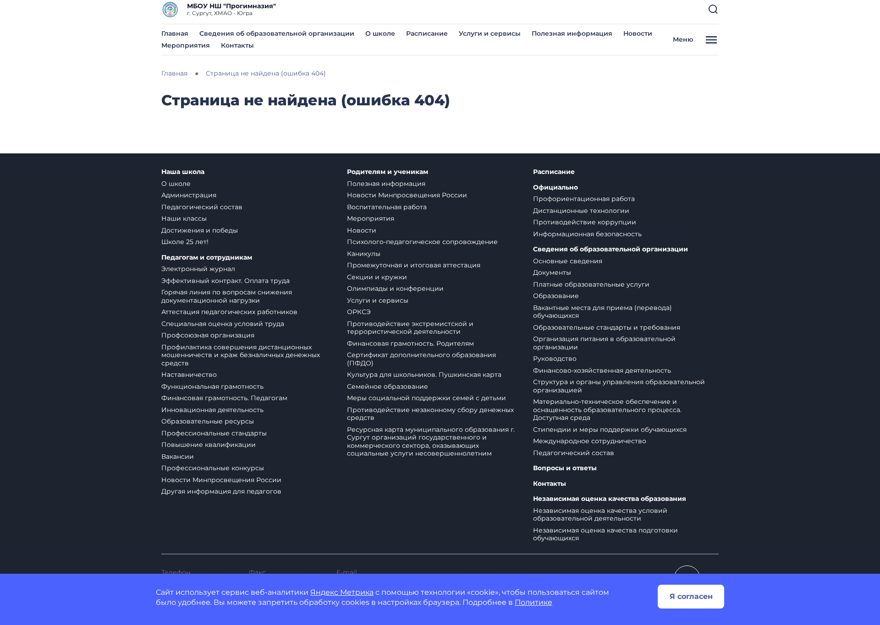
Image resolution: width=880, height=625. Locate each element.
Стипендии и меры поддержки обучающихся (610, 429)
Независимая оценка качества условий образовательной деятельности (600, 514)
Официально (555, 187)
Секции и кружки (377, 277)
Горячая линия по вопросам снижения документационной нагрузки (226, 296)
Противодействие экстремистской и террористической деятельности (410, 328)
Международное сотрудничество (589, 441)
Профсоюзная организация (207, 335)
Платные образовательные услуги (591, 284)
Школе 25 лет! (185, 242)
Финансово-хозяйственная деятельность (602, 370)
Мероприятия (185, 45)
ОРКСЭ (359, 312)
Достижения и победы (199, 230)
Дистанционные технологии (581, 211)
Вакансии (177, 456)
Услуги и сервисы (490, 33)
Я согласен (691, 596)
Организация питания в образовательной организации (604, 343)
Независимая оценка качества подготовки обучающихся (605, 534)
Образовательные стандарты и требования (606, 327)
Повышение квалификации (208, 444)
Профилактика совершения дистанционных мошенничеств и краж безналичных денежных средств (240, 355)
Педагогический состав (201, 207)
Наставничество (189, 374)
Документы (552, 272)
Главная (174, 33)
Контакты (237, 45)
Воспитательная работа (387, 207)
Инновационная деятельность (212, 410)
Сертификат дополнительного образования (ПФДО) (421, 359)
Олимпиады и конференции (395, 288)
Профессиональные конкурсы (212, 468)
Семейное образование (387, 386)
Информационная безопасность (587, 234)
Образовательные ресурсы (207, 421)
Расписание (427, 33)
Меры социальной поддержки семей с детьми (426, 398)
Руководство (555, 358)
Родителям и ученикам (387, 172)
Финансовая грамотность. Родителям (410, 343)
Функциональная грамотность (212, 386)
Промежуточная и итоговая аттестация (413, 265)
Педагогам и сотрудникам (206, 257)
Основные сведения (567, 261)
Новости (637, 33)
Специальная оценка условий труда (222, 324)
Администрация (188, 195)
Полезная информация (572, 33)
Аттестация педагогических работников (229, 312)
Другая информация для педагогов (221, 491)
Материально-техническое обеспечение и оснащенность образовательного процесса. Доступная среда (607, 409)
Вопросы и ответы (565, 468)
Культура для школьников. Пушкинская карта (424, 374)
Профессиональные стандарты (214, 433)
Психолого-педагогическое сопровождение (422, 242)
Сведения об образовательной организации (276, 33)
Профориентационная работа (584, 199)
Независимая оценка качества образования (609, 499)
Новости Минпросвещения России (221, 480)
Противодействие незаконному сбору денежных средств (430, 414)
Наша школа (182, 172)
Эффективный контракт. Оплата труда (225, 281)
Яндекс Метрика (342, 592)
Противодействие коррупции (584, 222)
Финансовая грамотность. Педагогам (224, 398)
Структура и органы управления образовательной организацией (619, 386)
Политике (533, 602)
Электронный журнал (198, 269)
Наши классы (184, 218)
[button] (713, 9)
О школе (380, 33)
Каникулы (363, 254)
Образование (556, 296)
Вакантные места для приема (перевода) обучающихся (602, 312)
